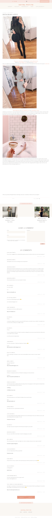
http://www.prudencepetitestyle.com (13, 376)
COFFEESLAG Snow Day (11, 390)
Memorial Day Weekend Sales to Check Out (42, 220)
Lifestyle (16, 6)
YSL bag (33, 110)
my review (35, 62)
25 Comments (10, 12)
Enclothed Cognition (10, 443)
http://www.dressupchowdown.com (13, 489)
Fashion (9, 6)
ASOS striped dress (16, 110)
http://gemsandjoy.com (11, 401)
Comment (28, 230)
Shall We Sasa (9, 470)
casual (13, 198)
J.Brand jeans (20, 61)
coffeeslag (8, 387)
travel (32, 6)
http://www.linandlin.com (11, 292)
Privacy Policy (17, 517)
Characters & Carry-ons (11, 419)
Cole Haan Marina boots (33, 61)
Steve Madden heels (25, 110)
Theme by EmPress (34, 517)
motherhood (24, 6)
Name (8, 230)
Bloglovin (16, 443)
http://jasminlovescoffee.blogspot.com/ (14, 347)
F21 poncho (16, 61)
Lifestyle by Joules (10, 453)
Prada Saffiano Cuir (22, 62)
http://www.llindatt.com (11, 311)
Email (8, 235)
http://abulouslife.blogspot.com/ (12, 365)
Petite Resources (39, 6)
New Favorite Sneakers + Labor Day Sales (10, 220)
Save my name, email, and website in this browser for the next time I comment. (16, 240)
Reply (44, 256)
